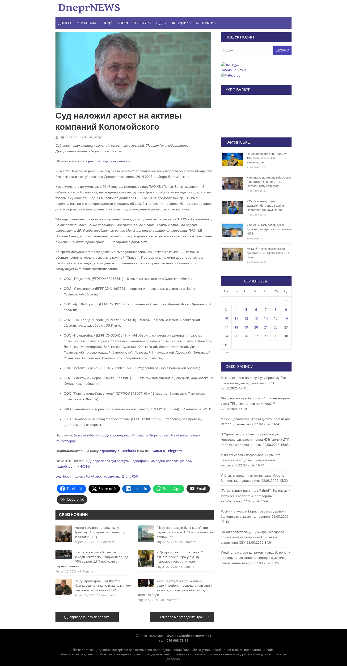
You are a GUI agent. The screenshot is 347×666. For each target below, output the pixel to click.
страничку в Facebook (118, 451)
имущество (112, 476)
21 (266, 327)
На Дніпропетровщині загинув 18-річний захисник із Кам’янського (267, 158)
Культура (142, 23)
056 (135, 476)
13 (256, 318)
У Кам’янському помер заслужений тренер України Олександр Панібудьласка (265, 206)
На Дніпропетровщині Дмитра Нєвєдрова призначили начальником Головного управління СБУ (102, 585)
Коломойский (84, 476)
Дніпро (64, 23)
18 (236, 327)
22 (276, 327)
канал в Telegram (167, 451)
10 (226, 318)
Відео (161, 23)
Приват (67, 476)
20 (256, 327)
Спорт (123, 23)
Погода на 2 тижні (234, 70)
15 (276, 318)
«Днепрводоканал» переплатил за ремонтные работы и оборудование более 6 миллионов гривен (91, 617)
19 (246, 327)
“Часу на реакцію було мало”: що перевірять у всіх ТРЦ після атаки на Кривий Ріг (185, 532)
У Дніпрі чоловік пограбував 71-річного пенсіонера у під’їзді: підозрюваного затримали (181, 556)
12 (246, 318)
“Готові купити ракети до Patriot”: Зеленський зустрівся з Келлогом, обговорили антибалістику (255, 496)
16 (286, 318)
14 (266, 318)
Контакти (204, 23)
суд (58, 476)
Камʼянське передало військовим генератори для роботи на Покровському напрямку (269, 182)
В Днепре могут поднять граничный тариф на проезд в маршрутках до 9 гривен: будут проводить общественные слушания (186, 617)
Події (107, 23)
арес (98, 476)
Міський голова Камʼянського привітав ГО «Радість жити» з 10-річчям (269, 253)
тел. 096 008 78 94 (173, 640)
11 (236, 318)
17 (226, 327)
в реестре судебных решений (108, 161)
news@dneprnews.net (192, 636)
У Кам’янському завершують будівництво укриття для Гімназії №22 (269, 229)
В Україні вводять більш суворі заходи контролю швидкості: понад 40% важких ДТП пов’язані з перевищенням (91, 559)
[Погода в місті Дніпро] (256, 64)
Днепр (126, 476)
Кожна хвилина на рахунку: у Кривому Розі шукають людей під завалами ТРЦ (99, 532)
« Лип (225, 352)
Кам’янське (86, 23)
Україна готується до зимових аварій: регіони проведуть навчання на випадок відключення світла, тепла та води (175, 588)
